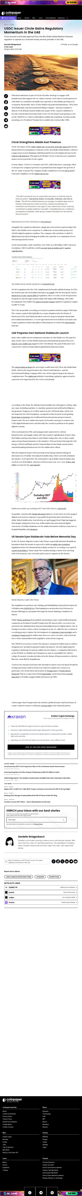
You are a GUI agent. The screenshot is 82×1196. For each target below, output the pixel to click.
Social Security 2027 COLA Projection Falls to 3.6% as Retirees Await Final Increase (34, 767)
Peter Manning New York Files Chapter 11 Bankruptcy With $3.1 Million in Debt (31, 772)
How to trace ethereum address (53, 1175)
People (45, 1139)
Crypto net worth (48, 1165)
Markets (11, 799)
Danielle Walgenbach (12, 44)
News (6, 24)
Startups (45, 1144)
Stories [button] (27, 18)
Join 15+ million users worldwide (41, 747)
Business (45, 1111)
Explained (6, 1167)
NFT (44, 1119)
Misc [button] (34, 18)
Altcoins (45, 1127)
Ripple (11, 786)
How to (5, 1165)
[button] (51, 18)
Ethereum (46, 1124)
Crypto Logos (7, 1137)
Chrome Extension (49, 1162)
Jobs (4, 1144)
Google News (7, 1124)
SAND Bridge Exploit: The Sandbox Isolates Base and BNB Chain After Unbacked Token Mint (37, 778)
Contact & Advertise (9, 1114)
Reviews (5, 1139)
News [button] (19, 18)
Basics (5, 1162)
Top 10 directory (8, 1147)
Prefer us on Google (70, 44)
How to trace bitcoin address (52, 1167)
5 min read (8, 47)
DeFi (44, 1116)
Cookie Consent (8, 1127)
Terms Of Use (7, 1119)
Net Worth (6, 1150)
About (4, 1111)
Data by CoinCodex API (10, 1152)
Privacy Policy (38, 824)
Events (5, 1142)
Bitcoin (45, 1122)
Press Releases (51, 18)
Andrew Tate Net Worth (50, 1170)
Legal (44, 1147)
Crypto (12, 24)
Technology (47, 1114)
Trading (5, 1170)
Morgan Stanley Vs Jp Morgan (53, 1178)
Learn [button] (40, 18)
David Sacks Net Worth (50, 1173)
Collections (61, 18)
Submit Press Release (10, 1122)
